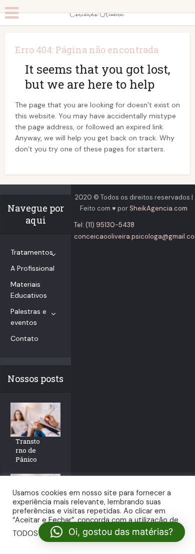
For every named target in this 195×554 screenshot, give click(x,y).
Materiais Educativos (28, 290)
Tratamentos (31, 252)
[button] (111, 532)
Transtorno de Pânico (28, 450)
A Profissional (32, 268)
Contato (24, 338)
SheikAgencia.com (159, 208)
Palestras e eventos (28, 317)
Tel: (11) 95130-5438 (104, 225)
